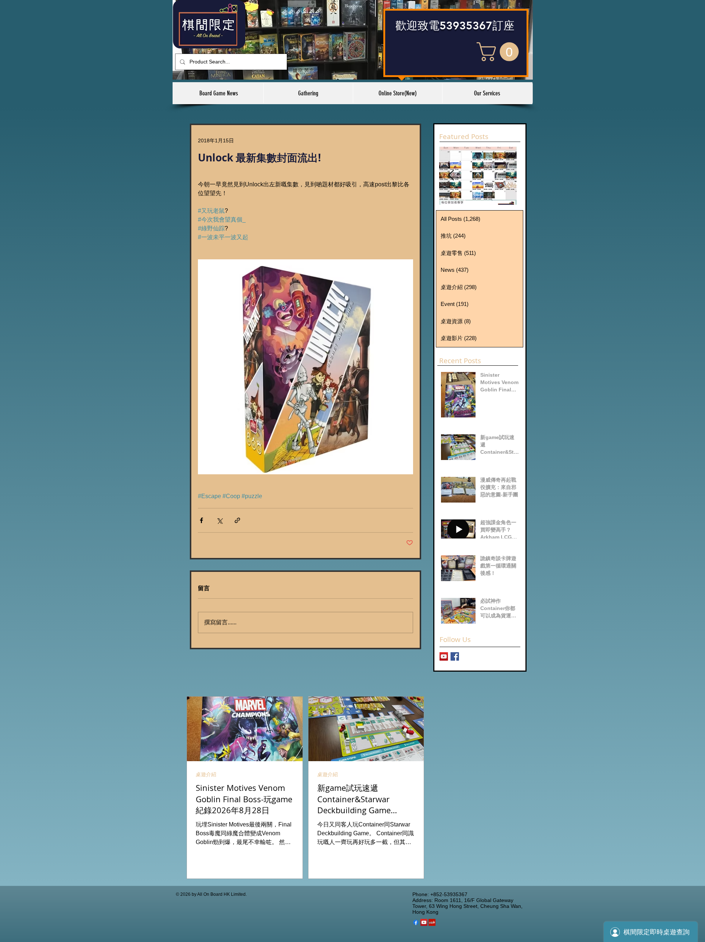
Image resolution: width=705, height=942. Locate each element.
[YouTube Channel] (444, 656)
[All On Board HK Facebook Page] (455, 656)
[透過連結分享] (237, 520)
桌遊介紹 (206, 774)
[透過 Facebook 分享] (201, 520)
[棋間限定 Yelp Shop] (432, 922)
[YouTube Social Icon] (423, 922)
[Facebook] (415, 922)
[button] (500, 51)
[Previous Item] (451, 175)
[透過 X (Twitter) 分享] (219, 520)
